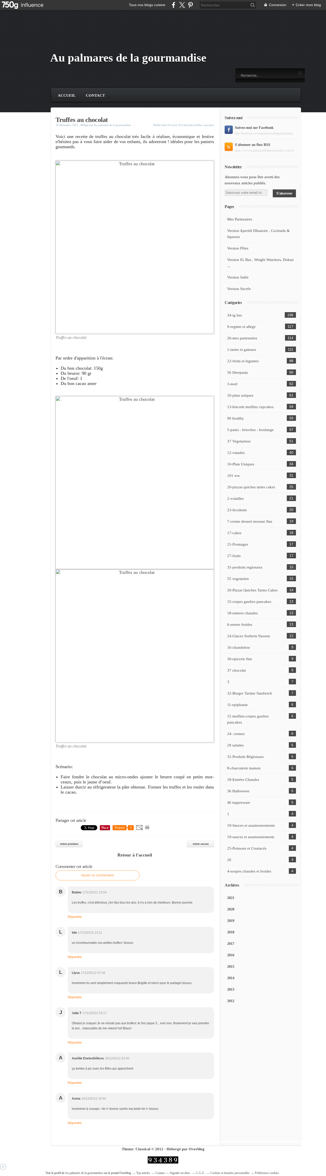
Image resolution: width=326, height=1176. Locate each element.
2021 (230, 898)
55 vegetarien (238, 579)
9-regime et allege (241, 327)
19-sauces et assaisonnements (250, 837)
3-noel (232, 384)
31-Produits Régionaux (245, 757)
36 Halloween (238, 791)
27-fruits (234, 556)
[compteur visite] (163, 1162)
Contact (95, 95)
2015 (230, 967)
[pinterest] (190, 5)
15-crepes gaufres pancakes (249, 602)
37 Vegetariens (239, 441)
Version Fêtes (237, 248)
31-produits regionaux (245, 567)
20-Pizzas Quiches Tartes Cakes (252, 590)
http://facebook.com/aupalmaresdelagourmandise (264, 133)
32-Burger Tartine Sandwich (249, 693)
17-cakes (234, 533)
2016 (230, 955)
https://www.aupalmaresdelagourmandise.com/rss (264, 150)
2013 (230, 989)
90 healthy (235, 418)
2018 (230, 932)
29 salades (235, 745)
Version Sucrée (239, 289)
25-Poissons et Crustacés (246, 848)
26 (229, 860)
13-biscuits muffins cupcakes (250, 407)
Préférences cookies (267, 1173)
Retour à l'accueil (134, 854)
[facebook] (173, 5)
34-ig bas (234, 315)
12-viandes (236, 453)
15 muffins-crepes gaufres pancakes (248, 719)
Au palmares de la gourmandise (128, 57)
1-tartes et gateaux (241, 350)
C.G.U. (200, 1173)
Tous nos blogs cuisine (147, 5)
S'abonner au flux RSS (252, 145)
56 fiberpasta (237, 372)
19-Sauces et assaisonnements (251, 825)
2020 (230, 909)
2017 (230, 944)
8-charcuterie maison (244, 768)
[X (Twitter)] (182, 5)
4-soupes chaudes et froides (249, 871)
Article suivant (201, 843)
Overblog (197, 1149)
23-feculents (237, 510)
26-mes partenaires (242, 338)
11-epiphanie (237, 705)
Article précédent (69, 843)
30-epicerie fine (239, 659)
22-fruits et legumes (243, 361)
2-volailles (235, 498)
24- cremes (236, 734)
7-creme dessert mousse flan (249, 521)
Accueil (67, 95)
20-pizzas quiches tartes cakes (251, 487)
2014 (230, 978)
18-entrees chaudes (242, 613)
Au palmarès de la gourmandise (84, 1173)
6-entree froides (239, 624)
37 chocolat (236, 670)
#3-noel (172, 125)
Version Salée (238, 277)
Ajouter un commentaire (97, 875)
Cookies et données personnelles (230, 1173)
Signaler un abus (180, 1173)
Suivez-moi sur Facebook (254, 128)
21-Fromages (237, 544)
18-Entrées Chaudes (243, 780)
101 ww (233, 476)
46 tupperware (238, 802)
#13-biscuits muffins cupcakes (196, 125)
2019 (230, 921)
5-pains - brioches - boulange (250, 430)
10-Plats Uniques (240, 464)
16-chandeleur (238, 647)
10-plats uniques (240, 395)
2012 (230, 1001)
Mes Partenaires (239, 219)
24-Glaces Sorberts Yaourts (248, 636)
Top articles (143, 1173)
